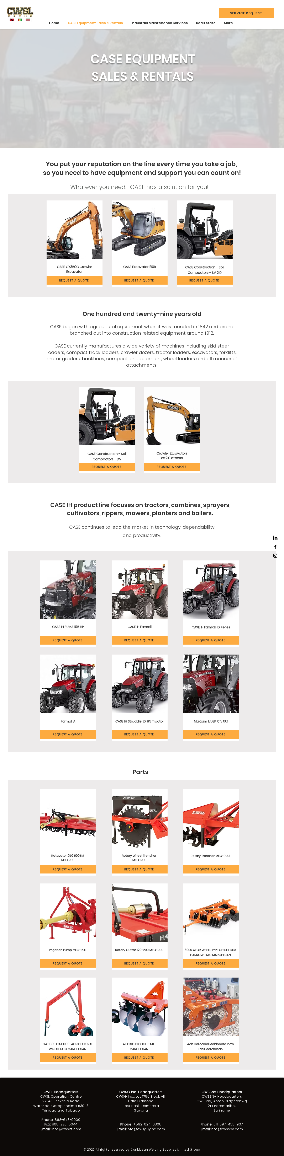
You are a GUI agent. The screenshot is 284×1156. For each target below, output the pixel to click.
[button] (246, 13)
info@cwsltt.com (66, 1129)
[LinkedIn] (275, 538)
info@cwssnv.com (227, 1129)
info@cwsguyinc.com (146, 1129)
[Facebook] (275, 547)
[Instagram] (275, 555)
